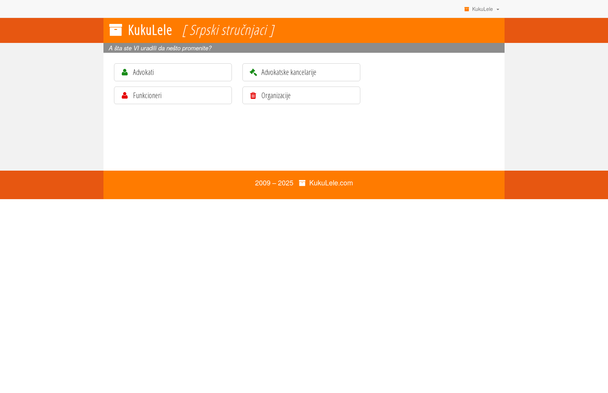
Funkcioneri (147, 95)
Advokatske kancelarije (288, 72)
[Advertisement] (437, 111)
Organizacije (275, 95)
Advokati (143, 72)
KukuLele (482, 8)
